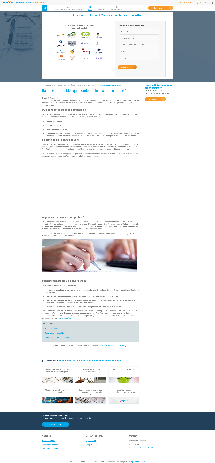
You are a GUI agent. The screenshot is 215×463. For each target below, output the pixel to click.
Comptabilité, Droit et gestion (54, 85)
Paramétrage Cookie (50, 449)
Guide (93, 85)
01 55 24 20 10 (135, 445)
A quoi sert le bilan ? (52, 328)
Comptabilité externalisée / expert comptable (77, 85)
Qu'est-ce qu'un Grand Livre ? (56, 333)
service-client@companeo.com (141, 447)
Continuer (126, 67)
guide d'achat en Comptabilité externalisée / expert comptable (90, 360)
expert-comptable (65, 318)
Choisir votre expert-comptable (57, 337)
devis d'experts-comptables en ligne (114, 346)
